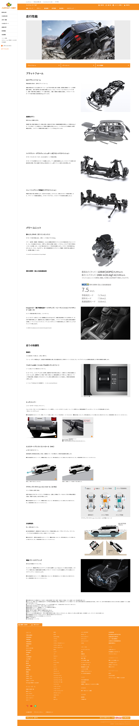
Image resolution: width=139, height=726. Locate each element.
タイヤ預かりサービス (85, 664)
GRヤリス (55, 699)
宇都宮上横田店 (29, 635)
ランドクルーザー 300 (58, 682)
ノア (54, 653)
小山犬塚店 (28, 658)
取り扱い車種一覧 (30, 686)
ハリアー (55, 651)
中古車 (83, 677)
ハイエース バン (57, 688)
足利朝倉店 (28, 652)
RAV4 (55, 649)
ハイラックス (56, 684)
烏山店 (27, 674)
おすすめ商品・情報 (85, 660)
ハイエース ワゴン (57, 686)
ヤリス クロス (56, 662)
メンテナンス (83, 656)
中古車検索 (83, 682)
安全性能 (61, 8)
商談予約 (128, 5)
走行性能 (54, 8)
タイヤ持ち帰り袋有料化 (86, 673)
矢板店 (27, 667)
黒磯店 (27, 671)
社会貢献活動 (111, 632)
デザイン (39, 8)
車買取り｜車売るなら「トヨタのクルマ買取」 (90, 684)
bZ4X (55, 634)
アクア (55, 658)
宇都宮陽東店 (28, 637)
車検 (82, 651)
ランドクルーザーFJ (57, 675)
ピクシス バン (84, 638)
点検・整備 (84, 647)
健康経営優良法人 (112, 643)
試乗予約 (102, 5)
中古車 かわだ (29, 678)
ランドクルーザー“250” (31, 5)
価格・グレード (29, 8)
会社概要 (83, 694)
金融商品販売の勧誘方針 (113, 636)
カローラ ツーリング (30, 695)
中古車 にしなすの (30, 680)
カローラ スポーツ (30, 697)
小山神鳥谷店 (28, 656)
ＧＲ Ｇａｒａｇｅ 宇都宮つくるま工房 (116, 677)
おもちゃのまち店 (29, 648)
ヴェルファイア (57, 673)
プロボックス (56, 695)
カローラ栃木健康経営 (113, 638)
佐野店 (27, 654)
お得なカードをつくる (113, 664)
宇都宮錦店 (28, 639)
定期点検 (83, 653)
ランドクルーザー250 (58, 679)
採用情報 (83, 688)
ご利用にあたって (112, 649)
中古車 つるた (29, 676)
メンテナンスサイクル (85, 649)
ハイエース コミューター (58, 690)
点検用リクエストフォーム (86, 671)
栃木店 (27, 661)
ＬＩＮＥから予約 (84, 669)
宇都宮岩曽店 (28, 641)
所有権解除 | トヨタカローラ (114, 651)
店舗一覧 (109, 5)
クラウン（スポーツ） (58, 645)
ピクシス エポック (84, 636)
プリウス (55, 638)
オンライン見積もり (118, 5)
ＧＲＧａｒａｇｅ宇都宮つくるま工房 (9, 40)
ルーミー (55, 666)
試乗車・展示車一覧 (30, 689)
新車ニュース (28, 691)
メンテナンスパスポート (86, 662)
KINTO (110, 673)
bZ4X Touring (57, 636)
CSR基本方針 (83, 699)
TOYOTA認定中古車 (85, 679)
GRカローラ (83, 634)
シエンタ (55, 669)
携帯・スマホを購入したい (114, 660)
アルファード (56, 671)
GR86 (55, 697)
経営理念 (83, 697)
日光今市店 (28, 665)
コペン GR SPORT (84, 632)
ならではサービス (113, 671)
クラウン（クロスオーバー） (59, 643)
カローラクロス (29, 693)
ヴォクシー (56, 656)
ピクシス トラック (84, 640)
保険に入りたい (112, 666)
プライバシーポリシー (113, 653)
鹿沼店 (27, 663)
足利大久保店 (28, 650)
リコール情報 (4, 38)
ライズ (55, 664)
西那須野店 (28, 669)
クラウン (55, 640)
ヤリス (55, 660)
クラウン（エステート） (58, 647)
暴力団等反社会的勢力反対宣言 (115, 634)
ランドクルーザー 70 (58, 677)
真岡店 (27, 646)
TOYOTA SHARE (112, 675)
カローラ (28, 700)
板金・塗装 (83, 658)
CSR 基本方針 (29, 712)
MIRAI (55, 632)
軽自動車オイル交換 (85, 666)
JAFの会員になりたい (113, 662)
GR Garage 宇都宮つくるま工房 (32, 682)
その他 (82, 643)
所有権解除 (4, 42)
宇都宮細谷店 (29, 643)
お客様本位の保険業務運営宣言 (115, 640)
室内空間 (46, 8)
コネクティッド (70, 8)
